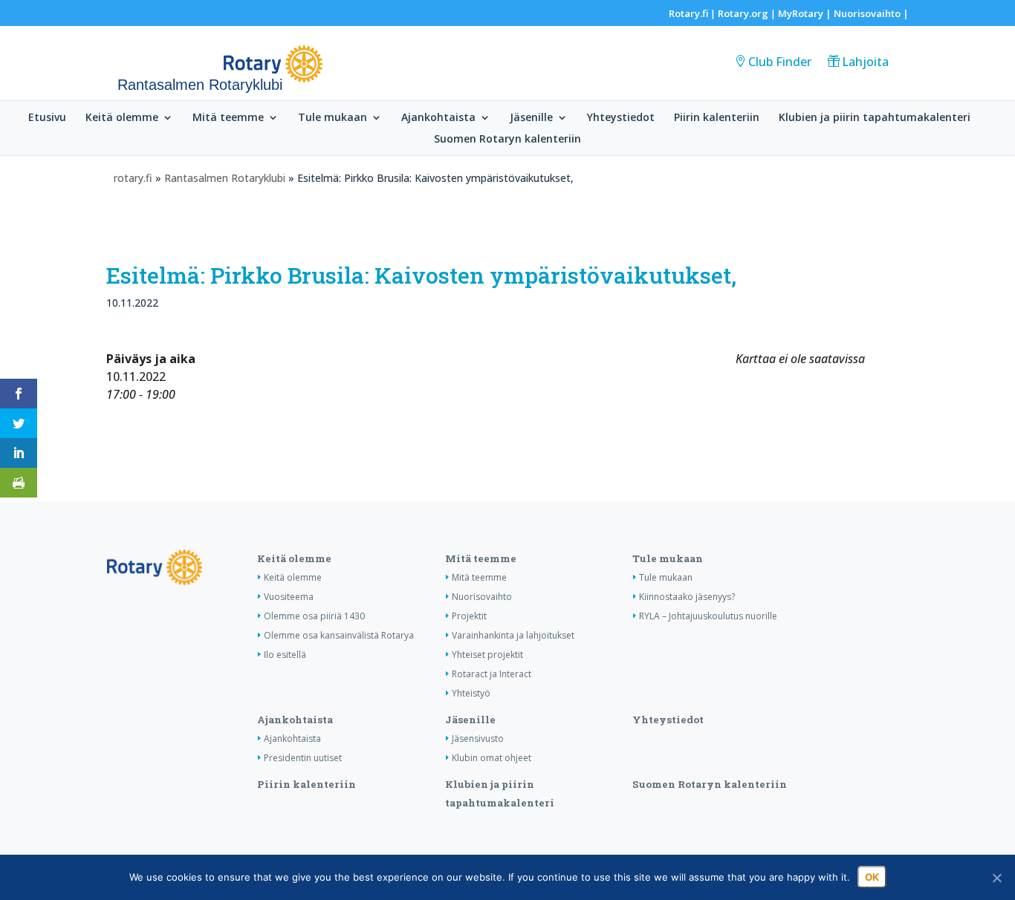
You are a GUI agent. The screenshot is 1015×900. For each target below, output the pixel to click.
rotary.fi (133, 178)
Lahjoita (865, 61)
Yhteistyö (471, 693)
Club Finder (779, 61)
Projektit (469, 616)
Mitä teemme (228, 118)
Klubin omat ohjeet (491, 757)
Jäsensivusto (478, 738)
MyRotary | (806, 13)
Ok (872, 877)
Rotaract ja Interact (491, 674)
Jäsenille (531, 118)
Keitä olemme (121, 118)
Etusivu (47, 118)
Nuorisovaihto (867, 13)
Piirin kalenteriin (716, 118)
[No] (996, 877)
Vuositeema (289, 596)
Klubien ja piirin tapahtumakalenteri (874, 118)
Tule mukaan (332, 118)
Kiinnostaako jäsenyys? (687, 596)
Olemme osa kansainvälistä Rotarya (339, 635)
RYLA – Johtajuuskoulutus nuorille (708, 616)
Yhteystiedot (621, 118)
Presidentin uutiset (303, 757)
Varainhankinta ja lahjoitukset (513, 635)
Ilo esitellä (285, 654)
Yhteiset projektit (487, 654)
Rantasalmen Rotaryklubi (224, 178)
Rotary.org (743, 13)
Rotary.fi (688, 13)
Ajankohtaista (438, 118)
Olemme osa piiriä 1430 (314, 616)
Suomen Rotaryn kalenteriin (507, 140)
